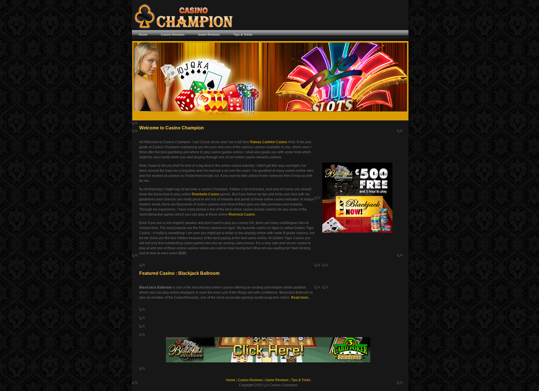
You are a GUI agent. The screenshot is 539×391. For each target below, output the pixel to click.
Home (230, 380)
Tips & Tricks (300, 380)
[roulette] (357, 232)
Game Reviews (277, 380)
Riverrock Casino (242, 214)
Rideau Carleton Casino (268, 142)
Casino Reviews (250, 380)
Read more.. (300, 297)
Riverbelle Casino (205, 194)
